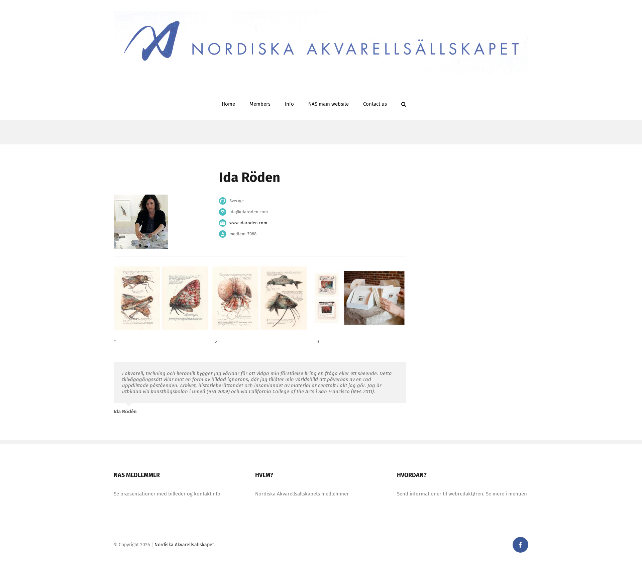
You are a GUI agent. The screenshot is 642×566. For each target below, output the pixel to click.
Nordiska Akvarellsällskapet (184, 545)
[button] (403, 103)
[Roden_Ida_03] (358, 298)
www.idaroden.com (248, 222)
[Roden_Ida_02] (259, 298)
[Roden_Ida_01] (161, 298)
